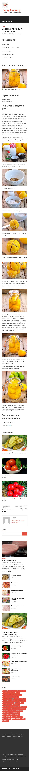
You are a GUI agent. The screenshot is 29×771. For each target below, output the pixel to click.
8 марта (4, 690)
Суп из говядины (16, 704)
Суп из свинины (5, 706)
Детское (19, 694)
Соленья (3, 26)
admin (10, 33)
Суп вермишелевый (6, 704)
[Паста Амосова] (6, 587)
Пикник (8, 700)
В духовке (12, 692)
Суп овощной (5, 708)
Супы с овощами (6, 716)
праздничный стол (16, 718)
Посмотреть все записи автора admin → (18, 521)
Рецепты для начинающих (8, 702)
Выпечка (17, 692)
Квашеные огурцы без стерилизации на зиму (14, 453)
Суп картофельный (15, 706)
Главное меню (7, 21)
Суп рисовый (12, 708)
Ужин (12, 716)
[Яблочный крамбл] (6, 580)
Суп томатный (19, 710)
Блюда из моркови (21, 690)
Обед (14, 698)
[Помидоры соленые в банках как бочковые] (14, 497)
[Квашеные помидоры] (14, 474)
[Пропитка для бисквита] (6, 610)
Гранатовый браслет (6, 694)
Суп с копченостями (21, 708)
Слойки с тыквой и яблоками (19, 661)
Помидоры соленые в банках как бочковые (14, 498)
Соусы (21, 702)
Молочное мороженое (17, 590)
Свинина (17, 702)
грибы (16, 716)
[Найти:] (14, 533)
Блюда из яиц (5, 692)
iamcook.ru (9, 425)
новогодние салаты (6, 718)
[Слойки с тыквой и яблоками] (6, 666)
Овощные (19, 698)
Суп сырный (12, 710)
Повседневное (15, 700)
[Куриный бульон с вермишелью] (6, 673)
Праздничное (22, 700)
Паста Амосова (15, 582)
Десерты (4, 558)
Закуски (16, 696)
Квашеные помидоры (8, 476)
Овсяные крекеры (16, 676)
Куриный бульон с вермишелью (16, 669)
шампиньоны (5, 720)
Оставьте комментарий (17, 33)
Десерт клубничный (9, 560)
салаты (23, 718)
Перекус (4, 700)
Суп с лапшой (5, 710)
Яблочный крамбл (16, 575)
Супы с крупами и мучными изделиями (10, 714)
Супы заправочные (15, 712)
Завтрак (11, 696)
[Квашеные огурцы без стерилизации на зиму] (14, 451)
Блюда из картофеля (11, 690)
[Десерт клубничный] (14, 557)
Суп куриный (23, 706)
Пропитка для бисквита (17, 605)
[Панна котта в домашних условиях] (6, 603)
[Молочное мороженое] (6, 595)
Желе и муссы (5, 696)
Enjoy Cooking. (12, 10)
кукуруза (21, 716)
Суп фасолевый (5, 712)
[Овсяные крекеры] (6, 681)
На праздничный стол (7, 698)
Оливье (24, 698)
